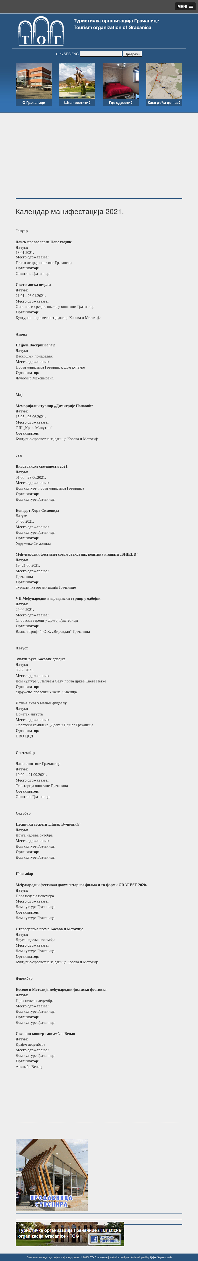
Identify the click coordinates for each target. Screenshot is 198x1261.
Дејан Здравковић (161, 1257)
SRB (67, 53)
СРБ (59, 53)
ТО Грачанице (98, 1257)
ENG (75, 53)
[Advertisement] (99, 148)
